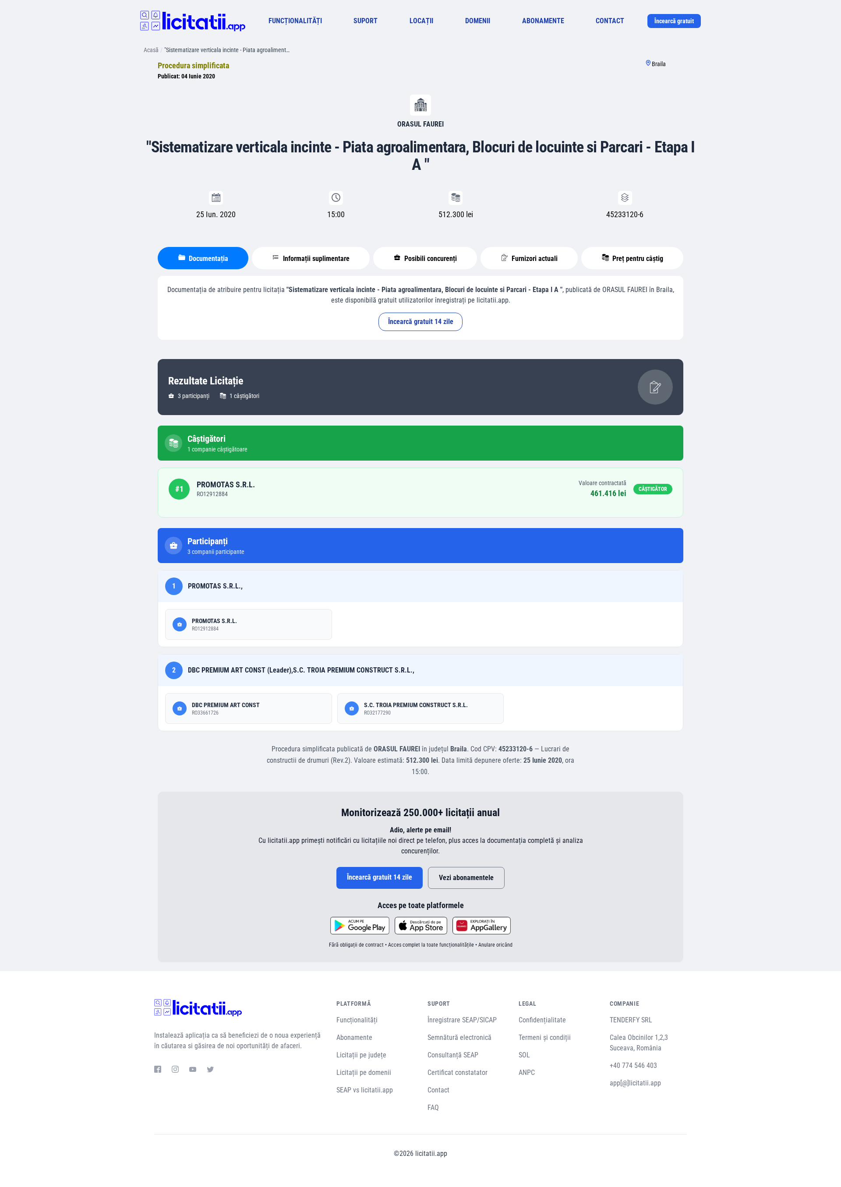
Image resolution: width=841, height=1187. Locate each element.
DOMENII (477, 21)
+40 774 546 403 (633, 1065)
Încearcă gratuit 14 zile (420, 321)
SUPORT (365, 21)
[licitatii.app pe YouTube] (192, 1070)
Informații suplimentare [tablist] (315, 258)
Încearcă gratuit (674, 21)
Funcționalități (357, 1020)
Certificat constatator (458, 1072)
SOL (524, 1055)
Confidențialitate (542, 1020)
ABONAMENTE (543, 21)
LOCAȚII (421, 21)
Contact (438, 1090)
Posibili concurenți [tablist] (430, 258)
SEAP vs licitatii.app (364, 1090)
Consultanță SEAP (453, 1055)
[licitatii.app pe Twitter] (210, 1070)
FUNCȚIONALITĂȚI (295, 21)
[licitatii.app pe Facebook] (157, 1070)
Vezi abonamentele (466, 878)
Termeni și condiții (545, 1037)
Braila (659, 63)
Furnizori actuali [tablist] (534, 258)
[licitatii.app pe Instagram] (175, 1070)
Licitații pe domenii (363, 1072)
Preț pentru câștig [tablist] (637, 258)
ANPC (527, 1072)
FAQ (433, 1107)
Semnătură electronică (459, 1037)
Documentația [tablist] (207, 258)
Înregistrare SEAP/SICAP (462, 1020)
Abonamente (354, 1037)
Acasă (151, 49)
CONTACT (610, 21)
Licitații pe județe (361, 1055)
